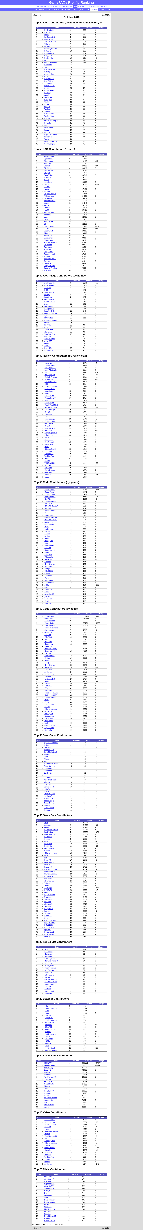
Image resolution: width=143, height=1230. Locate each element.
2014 (60, 6)
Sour (46, 327)
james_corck (49, 984)
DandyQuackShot (51, 405)
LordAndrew (48, 832)
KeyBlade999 (49, 30)
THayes (47, 44)
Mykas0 (47, 426)
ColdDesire (48, 773)
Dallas (46, 578)
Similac (47, 536)
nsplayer (47, 1211)
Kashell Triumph (50, 377)
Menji (46, 601)
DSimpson (48, 245)
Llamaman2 (48, 515)
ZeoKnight (48, 599)
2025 (101, 6)
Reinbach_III (49, 927)
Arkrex (46, 417)
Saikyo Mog (48, 1068)
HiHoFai (47, 789)
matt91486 (48, 414)
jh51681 (47, 596)
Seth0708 (48, 65)
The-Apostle (49, 704)
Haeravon (47, 189)
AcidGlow (48, 1152)
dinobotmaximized (51, 628)
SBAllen (47, 562)
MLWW (46, 791)
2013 (56, 6)
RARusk (47, 187)
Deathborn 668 (49, 254)
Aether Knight (49, 801)
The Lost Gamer (50, 42)
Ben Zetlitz (48, 566)
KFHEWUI (48, 890)
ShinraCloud (49, 1105)
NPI (45, 858)
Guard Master (49, 299)
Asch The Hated (50, 780)
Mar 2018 (48, 9)
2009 (41, 6)
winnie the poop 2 (51, 121)
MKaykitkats (48, 318)
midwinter (48, 468)
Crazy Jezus (49, 716)
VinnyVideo (48, 83)
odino (46, 35)
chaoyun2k (48, 522)
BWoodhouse (49, 114)
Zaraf (46, 304)
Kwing (46, 477)
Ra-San (47, 1134)
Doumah (47, 902)
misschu (47, 825)
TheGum (47, 102)
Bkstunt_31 (48, 58)
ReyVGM (47, 325)
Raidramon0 (49, 991)
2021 (87, 6)
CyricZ (46, 76)
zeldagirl (47, 585)
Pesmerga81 (49, 932)
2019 (79, 6)
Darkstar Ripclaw (50, 141)
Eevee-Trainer (49, 226)
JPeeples (48, 412)
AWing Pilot (48, 329)
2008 (37, 6)
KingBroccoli (49, 442)
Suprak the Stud (50, 382)
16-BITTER (48, 440)
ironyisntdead (49, 545)
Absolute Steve (49, 201)
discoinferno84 (49, 368)
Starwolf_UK (49, 1022)
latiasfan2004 (49, 750)
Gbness (47, 233)
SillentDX (48, 916)
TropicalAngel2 (50, 1124)
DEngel (47, 46)
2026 (105, 6)
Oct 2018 (94, 10)
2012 (52, 6)
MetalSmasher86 (50, 1136)
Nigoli (46, 757)
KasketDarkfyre (50, 365)
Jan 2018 (35, 9)
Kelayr (46, 702)
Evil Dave (48, 451)
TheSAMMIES (49, 389)
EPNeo (47, 688)
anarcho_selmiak (50, 313)
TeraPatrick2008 (50, 1077)
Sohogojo (48, 956)
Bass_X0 (47, 860)
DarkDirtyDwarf (49, 794)
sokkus (47, 111)
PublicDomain (49, 90)
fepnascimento (49, 1148)
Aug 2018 (80, 9)
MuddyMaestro (49, 871)
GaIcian (47, 977)
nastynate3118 (49, 428)
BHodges (47, 72)
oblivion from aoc (50, 517)
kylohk (46, 205)
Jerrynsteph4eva (50, 433)
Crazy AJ (47, 1145)
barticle (47, 228)
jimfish (46, 745)
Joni (46, 125)
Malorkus (47, 475)
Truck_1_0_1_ (49, 963)
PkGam (47, 1159)
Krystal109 (48, 235)
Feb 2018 (41, 9)
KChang (47, 93)
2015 (63, 6)
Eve (45, 1193)
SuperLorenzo (49, 895)
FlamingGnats (49, 1141)
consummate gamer (51, 764)
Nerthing (47, 336)
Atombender (48, 350)
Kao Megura (48, 118)
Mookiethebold (49, 497)
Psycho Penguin (50, 134)
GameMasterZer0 (50, 752)
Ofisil (46, 400)
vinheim (47, 107)
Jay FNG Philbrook (51, 743)
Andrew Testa (49, 74)
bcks (46, 892)
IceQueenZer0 (49, 37)
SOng (46, 219)
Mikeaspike (48, 557)
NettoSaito (48, 430)
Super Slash (48, 231)
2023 (94, 6)
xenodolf (47, 458)
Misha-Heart (48, 240)
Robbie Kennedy (50, 520)
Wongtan (47, 913)
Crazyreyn (48, 100)
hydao (46, 841)
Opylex (47, 322)
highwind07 (48, 993)
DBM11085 (48, 39)
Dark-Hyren (48, 721)
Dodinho (47, 1155)
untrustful (47, 552)
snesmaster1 (49, 292)
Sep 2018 (86, 9)
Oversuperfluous (51, 1008)
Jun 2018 (67, 9)
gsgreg (47, 573)
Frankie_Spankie (50, 49)
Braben (47, 437)
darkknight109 (49, 725)
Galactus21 (48, 423)
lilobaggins (48, 541)
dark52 (47, 95)
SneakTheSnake (50, 370)
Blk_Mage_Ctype (50, 869)
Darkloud (47, 777)
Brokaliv (47, 805)
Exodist (47, 461)
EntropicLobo (49, 79)
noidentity (47, 1093)
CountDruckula (50, 920)
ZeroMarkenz (49, 899)
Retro (46, 447)
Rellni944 (48, 642)
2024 (98, 6)
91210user (48, 952)
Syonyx (47, 261)
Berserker (48, 123)
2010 (45, 6)
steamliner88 (49, 594)
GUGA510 (48, 711)
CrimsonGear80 (50, 449)
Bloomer (47, 465)
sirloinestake (49, 975)
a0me (46, 885)
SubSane (47, 88)
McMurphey (48, 714)
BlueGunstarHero (50, 970)
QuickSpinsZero (50, 979)
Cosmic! (47, 851)
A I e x (46, 104)
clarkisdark (48, 472)
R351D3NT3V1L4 (51, 506)
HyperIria (47, 1218)
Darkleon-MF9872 (51, 1131)
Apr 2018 (54, 9)
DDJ (45, 224)
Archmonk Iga (49, 409)
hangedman (48, 454)
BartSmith (48, 846)
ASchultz (47, 32)
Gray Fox (47, 263)
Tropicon (47, 1079)
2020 (83, 6)
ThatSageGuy (49, 334)
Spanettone (48, 159)
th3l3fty (47, 531)
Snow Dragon (49, 144)
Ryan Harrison (49, 375)
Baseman (48, 576)
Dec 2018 (108, 9)
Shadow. (47, 548)
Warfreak (47, 109)
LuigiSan (47, 603)
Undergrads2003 (50, 695)
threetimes (48, 137)
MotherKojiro (49, 972)
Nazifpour (48, 954)
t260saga (47, 936)
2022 (90, 6)
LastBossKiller (49, 69)
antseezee (48, 97)
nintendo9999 (49, 1186)
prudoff (46, 761)
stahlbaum (48, 332)
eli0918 (47, 587)
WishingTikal (49, 116)
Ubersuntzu (48, 878)
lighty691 (47, 930)
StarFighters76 (49, 283)
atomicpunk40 (49, 787)
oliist (46, 823)
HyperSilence (49, 564)
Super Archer (49, 728)
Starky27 (47, 508)
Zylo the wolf (49, 435)
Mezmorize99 (49, 511)
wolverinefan (49, 391)
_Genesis (48, 906)
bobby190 (48, 569)
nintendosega (49, 419)
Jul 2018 (74, 9)
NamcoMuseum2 (50, 874)
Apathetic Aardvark (51, 320)
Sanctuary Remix (50, 982)
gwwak (46, 1107)
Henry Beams (49, 923)
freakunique (48, 529)
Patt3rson (47, 249)
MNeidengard (49, 196)
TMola (47, 1046)
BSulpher (47, 51)
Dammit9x (48, 348)
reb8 (46, 723)
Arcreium (47, 986)
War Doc (47, 67)
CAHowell (48, 198)
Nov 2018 (101, 9)
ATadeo (47, 534)
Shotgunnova (49, 53)
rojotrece (47, 782)
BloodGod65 (49, 403)
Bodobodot (48, 580)
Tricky (46, 139)
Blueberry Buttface (51, 830)
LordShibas (48, 444)
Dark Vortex (48, 127)
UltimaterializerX (50, 407)
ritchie (46, 60)
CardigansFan (49, 768)
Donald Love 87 (50, 398)
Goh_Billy (48, 56)
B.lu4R (47, 707)
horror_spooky (49, 86)
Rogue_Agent (49, 550)
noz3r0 (46, 210)
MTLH (46, 372)
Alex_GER (48, 341)
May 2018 (60, 9)
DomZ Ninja (48, 81)
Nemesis (47, 132)
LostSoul (47, 989)
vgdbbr (47, 1162)
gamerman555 (49, 339)
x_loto (46, 315)
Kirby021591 (49, 221)
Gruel (46, 393)
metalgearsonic (50, 968)
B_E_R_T (47, 775)
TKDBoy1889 (49, 463)
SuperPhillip (49, 396)
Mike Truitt (48, 503)
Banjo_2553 (48, 252)
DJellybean (48, 247)
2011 (49, 6)
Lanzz (46, 130)
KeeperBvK (48, 730)
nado (46, 543)
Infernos (47, 911)
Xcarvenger (48, 897)
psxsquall (48, 690)
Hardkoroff (48, 559)
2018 (75, 6)
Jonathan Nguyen (51, 693)
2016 (67, 6)
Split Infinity (48, 170)
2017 (71, 6)
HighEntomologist (51, 961)
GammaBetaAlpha (51, 62)
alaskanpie (48, 306)
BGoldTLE (48, 837)
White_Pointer (49, 965)
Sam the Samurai (51, 1050)
